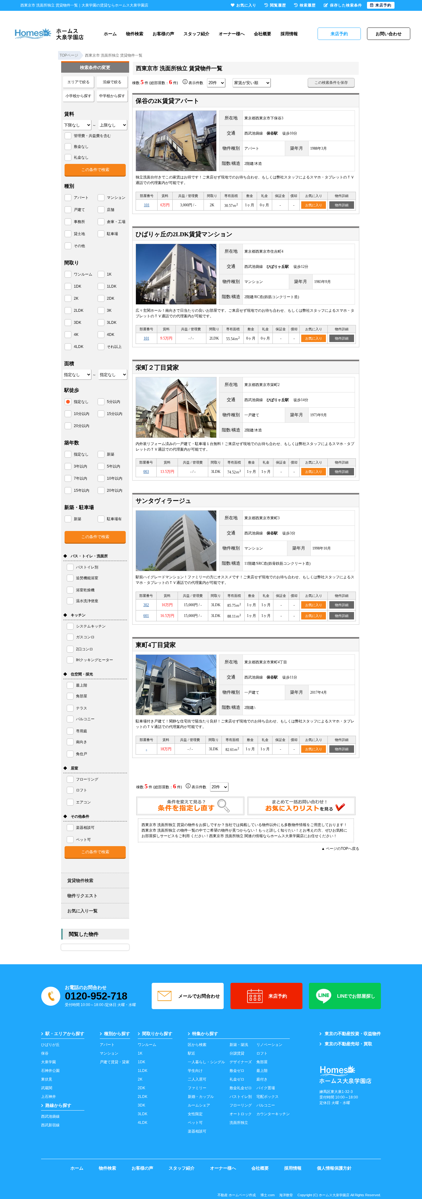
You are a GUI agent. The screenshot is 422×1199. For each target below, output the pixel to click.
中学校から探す (112, 96)
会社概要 (262, 33)
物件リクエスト (82, 895)
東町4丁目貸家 (156, 644)
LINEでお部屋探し (356, 996)
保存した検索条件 (346, 5)
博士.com (267, 1195)
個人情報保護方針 (334, 1168)
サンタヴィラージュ (163, 500)
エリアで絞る (78, 82)
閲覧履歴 (278, 5)
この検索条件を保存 (331, 82)
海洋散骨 (286, 1195)
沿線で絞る (112, 82)
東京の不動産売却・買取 (348, 1043)
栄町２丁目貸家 (157, 367)
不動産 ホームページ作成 (236, 1195)
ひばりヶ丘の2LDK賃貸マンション (184, 234)
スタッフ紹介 (196, 33)
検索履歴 (308, 5)
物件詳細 (341, 205)
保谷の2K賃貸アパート (167, 100)
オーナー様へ (232, 33)
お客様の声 (163, 33)
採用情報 (289, 33)
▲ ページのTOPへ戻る (340, 848)
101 (147, 205)
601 (146, 616)
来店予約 (277, 996)
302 (146, 605)
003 (146, 471)
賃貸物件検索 (80, 880)
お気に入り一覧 (82, 910)
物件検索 (134, 33)
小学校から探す (78, 96)
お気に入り (313, 205)
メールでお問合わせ (199, 996)
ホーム (110, 33)
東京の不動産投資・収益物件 (353, 1033)
